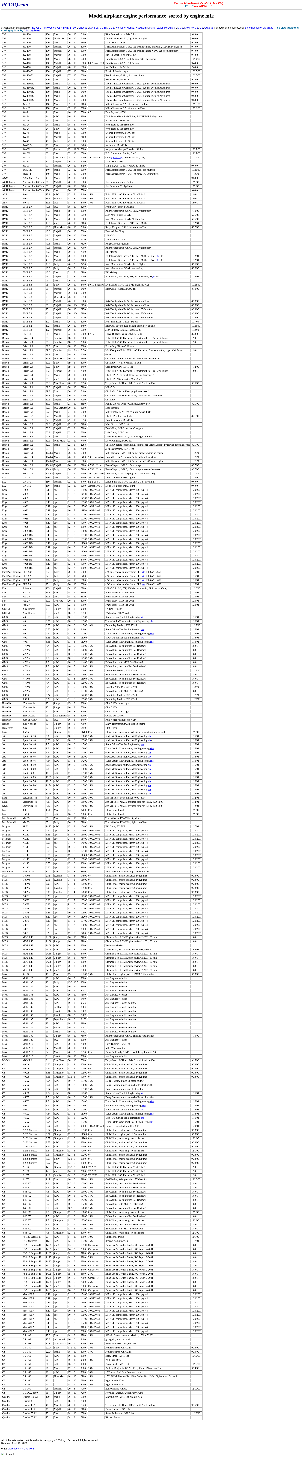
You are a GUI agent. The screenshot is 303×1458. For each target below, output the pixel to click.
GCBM (103, 27)
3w (33, 27)
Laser (160, 27)
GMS (111, 27)
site (143, 572)
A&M (39, 27)
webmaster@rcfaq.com (21, 1448)
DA (91, 27)
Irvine (152, 27)
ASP (59, 27)
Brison (73, 27)
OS (201, 27)
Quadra (208, 27)
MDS (180, 27)
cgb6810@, (117, 157)
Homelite (121, 27)
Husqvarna (142, 27)
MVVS (194, 27)
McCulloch (170, 27)
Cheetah (83, 27)
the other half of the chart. (259, 27)
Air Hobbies (49, 27)
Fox (96, 27)
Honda (130, 27)
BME (66, 27)
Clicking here (32, 30)
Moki (187, 27)
